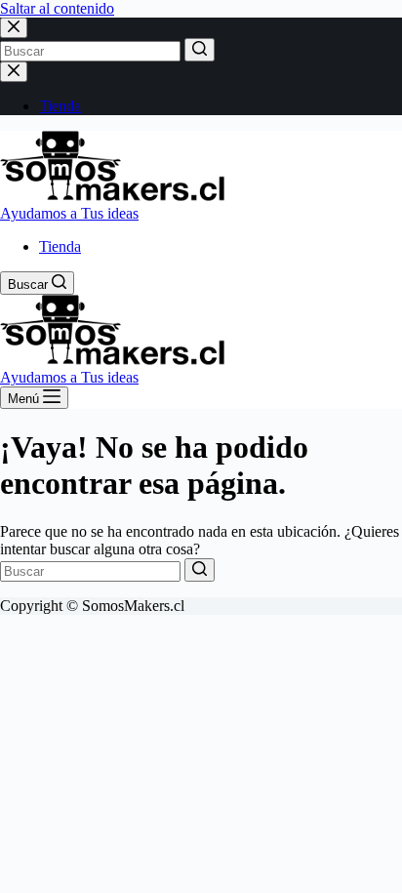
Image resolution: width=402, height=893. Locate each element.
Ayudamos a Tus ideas (69, 213)
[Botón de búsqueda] (199, 49)
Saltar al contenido (57, 8)
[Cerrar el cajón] (13, 71)
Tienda (60, 106)
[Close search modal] (13, 28)
